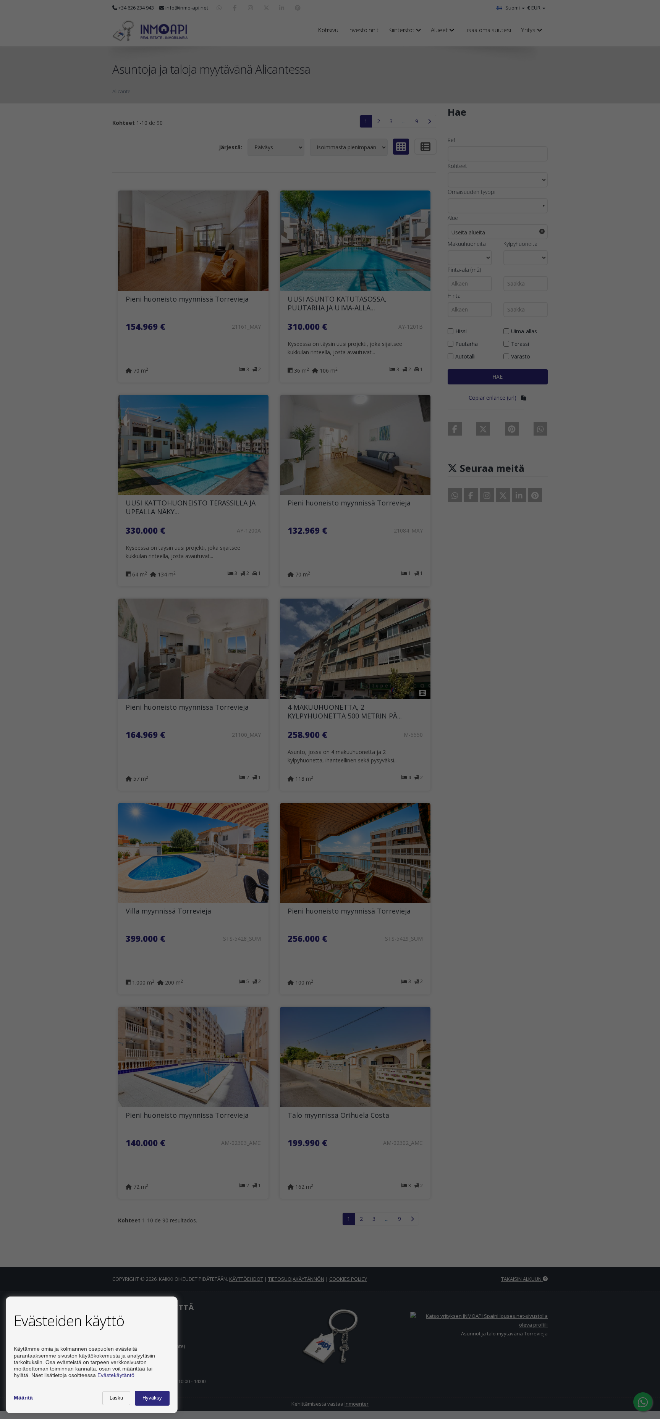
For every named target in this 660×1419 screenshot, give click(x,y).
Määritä (23, 1398)
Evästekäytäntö (115, 1375)
